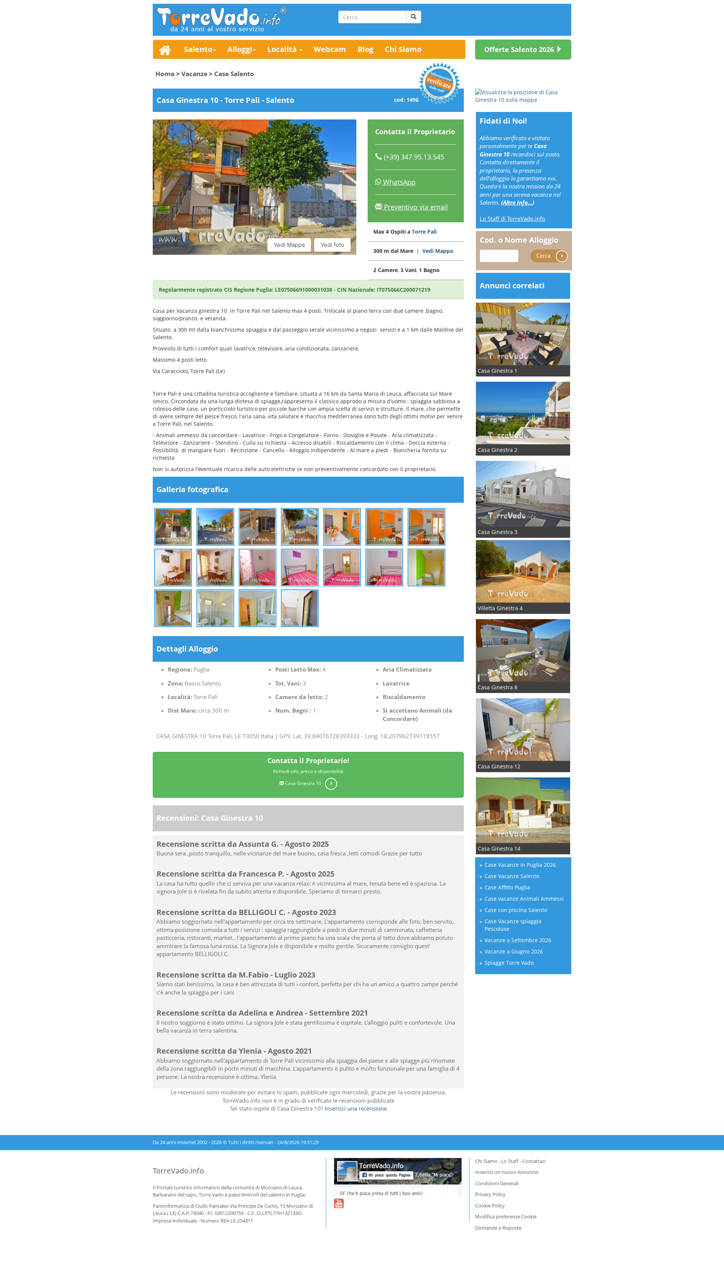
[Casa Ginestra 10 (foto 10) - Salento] (257, 566)
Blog (365, 49)
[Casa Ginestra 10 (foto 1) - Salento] (173, 525)
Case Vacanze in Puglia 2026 (520, 864)
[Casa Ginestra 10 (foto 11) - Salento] (299, 566)
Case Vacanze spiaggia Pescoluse (513, 925)
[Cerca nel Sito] (413, 17)
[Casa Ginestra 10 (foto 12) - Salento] (342, 566)
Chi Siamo (403, 49)
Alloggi (239, 49)
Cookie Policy (490, 1205)
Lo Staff (509, 1161)
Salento (198, 49)
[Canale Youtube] (339, 1208)
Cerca (544, 255)
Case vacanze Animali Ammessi (524, 898)
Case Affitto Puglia (507, 887)
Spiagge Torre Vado (509, 962)
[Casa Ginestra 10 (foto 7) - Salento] (426, 525)
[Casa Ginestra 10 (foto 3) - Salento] (257, 525)
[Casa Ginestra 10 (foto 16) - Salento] (215, 607)
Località (283, 49)
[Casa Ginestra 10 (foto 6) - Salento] (384, 525)
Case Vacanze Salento (512, 876)
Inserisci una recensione (356, 1108)
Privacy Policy (490, 1194)
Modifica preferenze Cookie (506, 1216)
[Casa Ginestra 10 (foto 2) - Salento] (215, 525)
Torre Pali (424, 231)
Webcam (330, 49)
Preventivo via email (415, 206)
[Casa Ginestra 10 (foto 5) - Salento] (342, 525)
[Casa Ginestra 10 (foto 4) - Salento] (299, 525)
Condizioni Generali (496, 1183)
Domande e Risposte (498, 1227)
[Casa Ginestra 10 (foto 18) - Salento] (299, 607)
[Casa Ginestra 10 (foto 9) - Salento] (215, 566)
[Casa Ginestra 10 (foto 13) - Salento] (384, 566)
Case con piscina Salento (516, 909)
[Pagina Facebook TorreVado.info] (397, 1177)
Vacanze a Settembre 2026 (518, 940)
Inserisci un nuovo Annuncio (507, 1172)
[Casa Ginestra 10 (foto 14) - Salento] (426, 566)
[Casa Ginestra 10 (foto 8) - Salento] (173, 566)
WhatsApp (398, 182)
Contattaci (534, 1161)
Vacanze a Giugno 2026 (514, 951)
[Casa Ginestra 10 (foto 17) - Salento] (257, 607)
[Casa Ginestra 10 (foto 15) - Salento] (173, 607)
